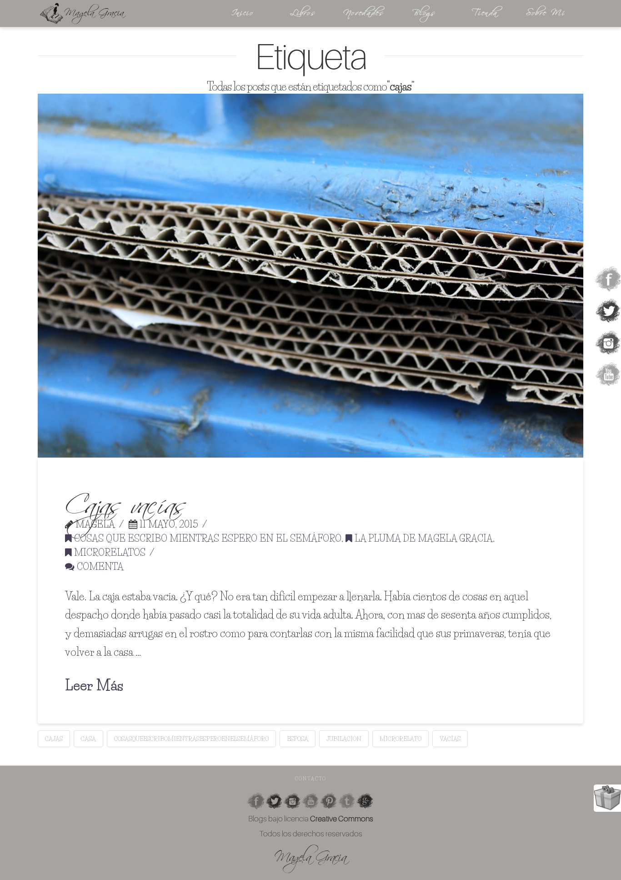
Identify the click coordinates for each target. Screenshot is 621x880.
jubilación (343, 738)
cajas (54, 738)
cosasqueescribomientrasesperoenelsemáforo (191, 738)
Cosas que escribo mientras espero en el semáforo (206, 538)
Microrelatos (108, 552)
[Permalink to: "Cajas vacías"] (310, 276)
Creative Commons (341, 818)
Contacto (310, 779)
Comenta (99, 566)
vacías (450, 738)
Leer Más (94, 685)
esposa (297, 738)
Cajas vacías (125, 499)
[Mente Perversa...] (119, 13)
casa (88, 738)
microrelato (400, 738)
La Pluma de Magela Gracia (422, 538)
